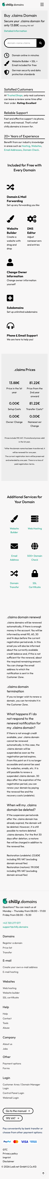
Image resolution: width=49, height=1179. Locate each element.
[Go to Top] (43, 1173)
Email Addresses (13, 149)
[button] (42, 4)
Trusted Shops (15, 95)
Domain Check (31, 149)
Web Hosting (35, 528)
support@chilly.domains (15, 926)
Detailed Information (15, 30)
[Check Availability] (40, 43)
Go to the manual (16, 1111)
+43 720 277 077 (12, 922)
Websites (36, 145)
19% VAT (11, 1118)
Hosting (26, 145)
